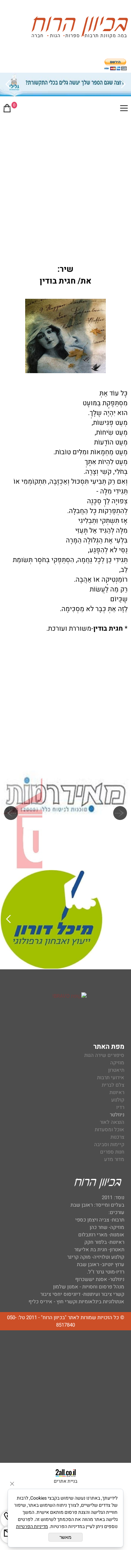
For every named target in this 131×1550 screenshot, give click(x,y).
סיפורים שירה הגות (104, 1055)
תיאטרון (116, 1070)
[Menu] (124, 109)
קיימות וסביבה (109, 1144)
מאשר (65, 1537)
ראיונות (117, 1092)
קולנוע (117, 1100)
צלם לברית (113, 1085)
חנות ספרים (112, 1152)
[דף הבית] (79, 28)
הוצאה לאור (112, 1122)
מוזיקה (117, 1062)
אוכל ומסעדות (109, 1129)
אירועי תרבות (110, 1077)
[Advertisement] (65, 187)
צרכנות (117, 1137)
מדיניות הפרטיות (32, 1526)
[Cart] (7, 109)
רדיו (120, 1107)
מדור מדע (114, 1159)
